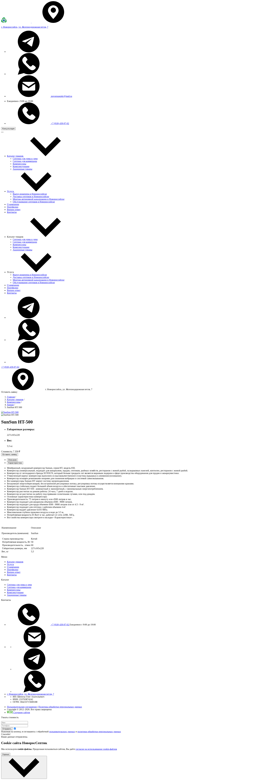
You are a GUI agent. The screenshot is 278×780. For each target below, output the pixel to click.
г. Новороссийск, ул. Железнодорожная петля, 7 (30, 694)
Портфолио (12, 287)
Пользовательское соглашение (22, 707)
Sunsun (10, 404)
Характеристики (15, 463)
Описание (12, 460)
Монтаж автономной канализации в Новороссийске (38, 199)
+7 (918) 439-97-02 (59, 123)
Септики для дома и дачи (25, 158)
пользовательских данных (62, 731)
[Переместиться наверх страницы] (24, 767)
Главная (11, 397)
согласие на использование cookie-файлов (96, 749)
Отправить (7, 729)
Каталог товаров (15, 399)
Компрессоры (19, 164)
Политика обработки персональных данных (60, 707)
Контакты (12, 293)
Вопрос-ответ (13, 290)
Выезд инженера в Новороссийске (30, 194)
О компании (13, 285)
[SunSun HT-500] (10, 412)
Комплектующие (21, 166)
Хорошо (5, 754)
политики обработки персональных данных (99, 731)
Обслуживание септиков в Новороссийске (34, 202)
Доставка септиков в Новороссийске (31, 196)
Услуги (10, 564)
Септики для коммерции (25, 161)
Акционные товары (22, 169)
